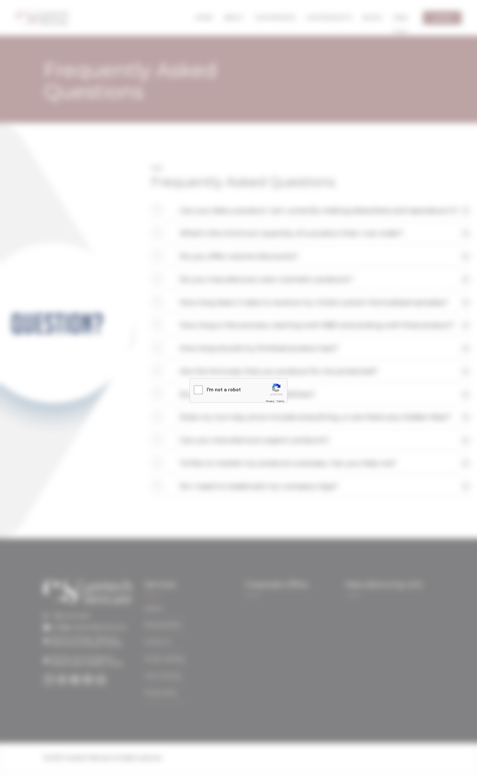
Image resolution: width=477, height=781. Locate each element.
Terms (280, 400)
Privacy (270, 400)
